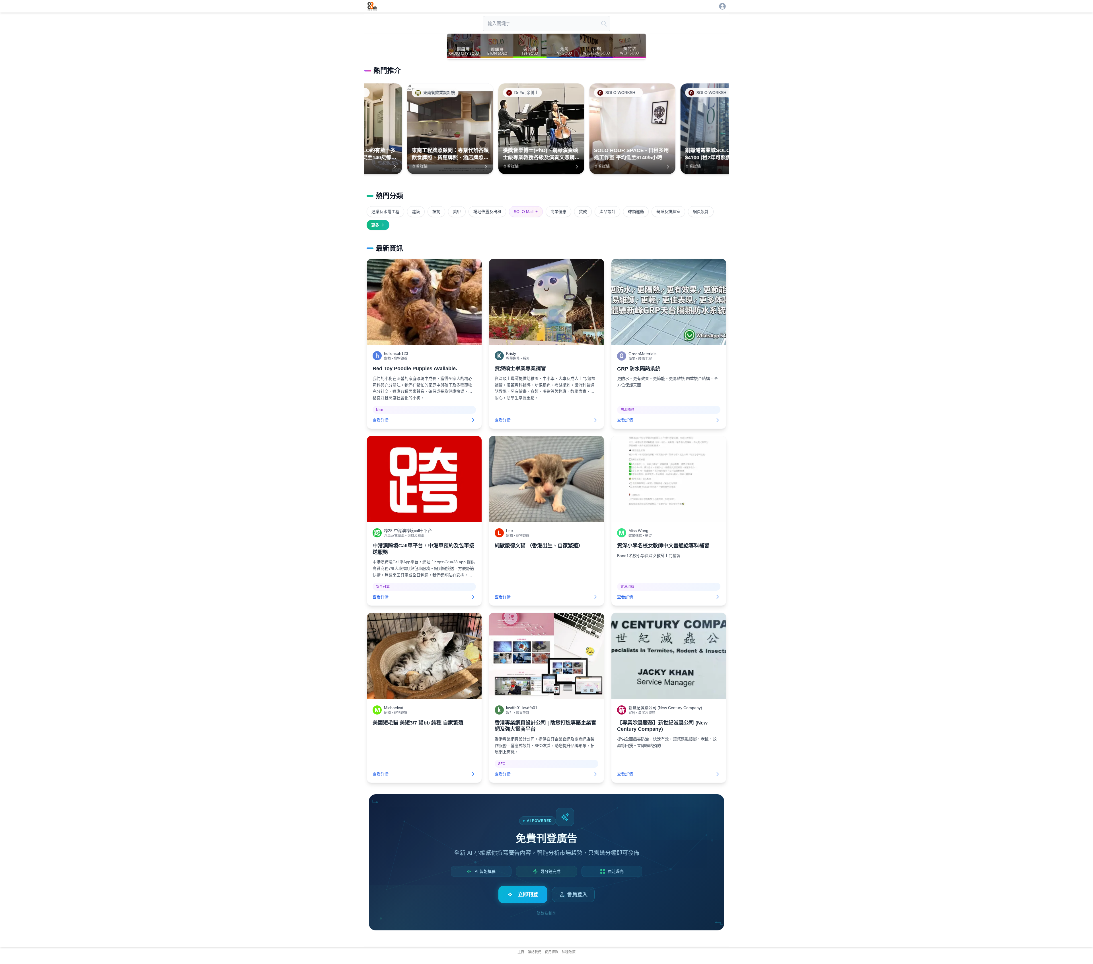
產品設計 (607, 211)
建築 (416, 211)
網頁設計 (701, 211)
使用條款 (551, 952)
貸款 (583, 211)
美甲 (457, 211)
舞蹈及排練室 (668, 211)
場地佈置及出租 (487, 211)
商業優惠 (558, 211)
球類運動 (636, 211)
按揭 (436, 211)
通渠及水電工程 (385, 211)
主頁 (520, 952)
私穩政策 (569, 952)
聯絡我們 (534, 952)
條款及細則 (546, 913)
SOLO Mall (526, 211)
